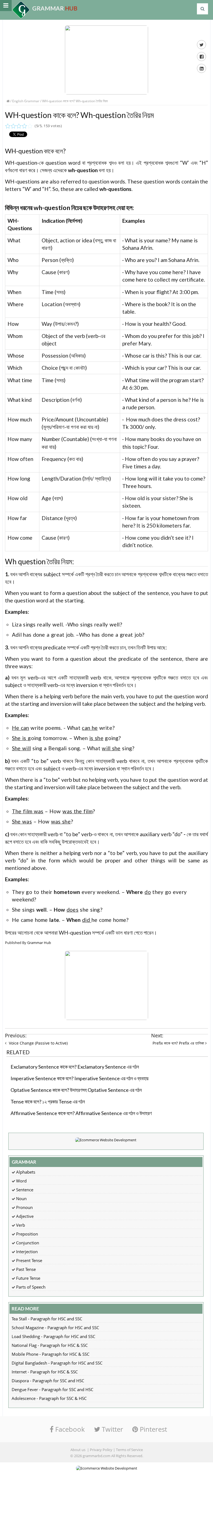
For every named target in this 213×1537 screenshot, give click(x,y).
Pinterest (152, 1429)
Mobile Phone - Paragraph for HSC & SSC (50, 1354)
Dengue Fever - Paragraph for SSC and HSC (52, 1389)
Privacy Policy (101, 1449)
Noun (21, 1198)
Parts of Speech (30, 1287)
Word (21, 1181)
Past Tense (26, 1269)
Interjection (27, 1251)
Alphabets (25, 1172)
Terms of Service (129, 1449)
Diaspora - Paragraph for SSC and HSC (48, 1380)
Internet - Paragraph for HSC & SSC (45, 1372)
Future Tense (28, 1278)
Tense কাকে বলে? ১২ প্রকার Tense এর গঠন (48, 1101)
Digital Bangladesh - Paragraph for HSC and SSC (57, 1363)
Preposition (27, 1234)
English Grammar (25, 101)
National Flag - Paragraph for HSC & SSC (50, 1345)
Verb (20, 1225)
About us (77, 1449)
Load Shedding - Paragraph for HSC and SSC (53, 1336)
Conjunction (27, 1242)
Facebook (69, 1429)
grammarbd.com (96, 1455)
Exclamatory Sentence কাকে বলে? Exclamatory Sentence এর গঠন (75, 1067)
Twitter (111, 1429)
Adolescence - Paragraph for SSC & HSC (49, 1398)
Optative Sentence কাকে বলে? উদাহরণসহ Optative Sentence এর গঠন (76, 1090)
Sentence (24, 1189)
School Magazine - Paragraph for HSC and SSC (55, 1327)
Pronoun (24, 1207)
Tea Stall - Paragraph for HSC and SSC (47, 1318)
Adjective (25, 1216)
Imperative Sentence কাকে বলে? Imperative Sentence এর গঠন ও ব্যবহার (79, 1078)
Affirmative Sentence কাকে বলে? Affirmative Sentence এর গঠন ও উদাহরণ (81, 1113)
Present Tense (29, 1260)
